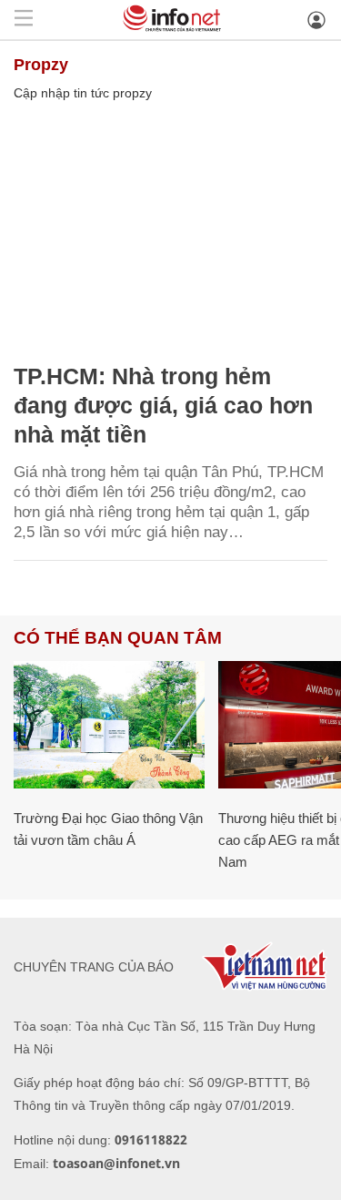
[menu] (23, 19)
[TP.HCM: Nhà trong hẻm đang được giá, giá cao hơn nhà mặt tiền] (170, 229)
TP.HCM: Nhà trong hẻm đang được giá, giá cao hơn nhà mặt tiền (163, 405)
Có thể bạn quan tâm (118, 637)
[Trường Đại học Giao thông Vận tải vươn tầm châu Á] (109, 724)
